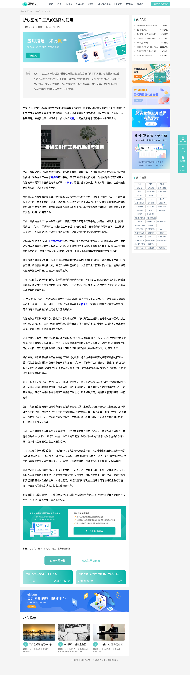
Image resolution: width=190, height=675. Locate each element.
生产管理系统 (55, 240)
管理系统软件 (139, 240)
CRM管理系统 (104, 3)
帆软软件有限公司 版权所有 (106, 660)
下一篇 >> (118, 581)
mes (161, 229)
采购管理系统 (150, 240)
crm (150, 210)
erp (151, 199)
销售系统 (151, 244)
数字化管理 (139, 229)
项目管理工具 (150, 222)
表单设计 (151, 225)
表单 (69, 182)
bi (161, 195)
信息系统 (61, 652)
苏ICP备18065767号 (80, 660)
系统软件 (162, 203)
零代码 (54, 177)
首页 (59, 3)
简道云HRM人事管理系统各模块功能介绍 (147, 25)
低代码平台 (162, 207)
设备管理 (139, 207)
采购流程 (162, 210)
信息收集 (162, 248)
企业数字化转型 (139, 218)
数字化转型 (162, 192)
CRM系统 (139, 199)
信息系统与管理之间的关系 (41, 574)
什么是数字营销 (142, 42)
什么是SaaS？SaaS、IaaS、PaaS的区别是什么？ (147, 38)
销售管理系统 (151, 218)
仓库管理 (151, 203)
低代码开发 (151, 214)
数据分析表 (139, 248)
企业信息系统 (139, 233)
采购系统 (151, 248)
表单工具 (80, 3)
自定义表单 (162, 237)
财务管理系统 (161, 240)
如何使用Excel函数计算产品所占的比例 (99, 574)
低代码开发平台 (139, 225)
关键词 (140, 3)
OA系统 (129, 3)
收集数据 (26, 652)
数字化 (95, 652)
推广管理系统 (142, 30)
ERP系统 (118, 3)
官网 (51, 3)
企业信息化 (162, 188)
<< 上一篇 (30, 581)
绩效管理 (151, 233)
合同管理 (139, 210)
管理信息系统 (69, 652)
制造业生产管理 (139, 244)
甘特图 (139, 214)
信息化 (38, 11)
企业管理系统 (161, 222)
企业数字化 (151, 207)
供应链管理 (84, 649)
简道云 (161, 199)
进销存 (91, 3)
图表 (80, 652)
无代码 (150, 237)
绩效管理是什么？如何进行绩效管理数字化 (147, 47)
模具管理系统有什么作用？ (147, 51)
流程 (71, 118)
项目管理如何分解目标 (145, 55)
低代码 (69, 3)
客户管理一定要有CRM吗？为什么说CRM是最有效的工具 (147, 34)
